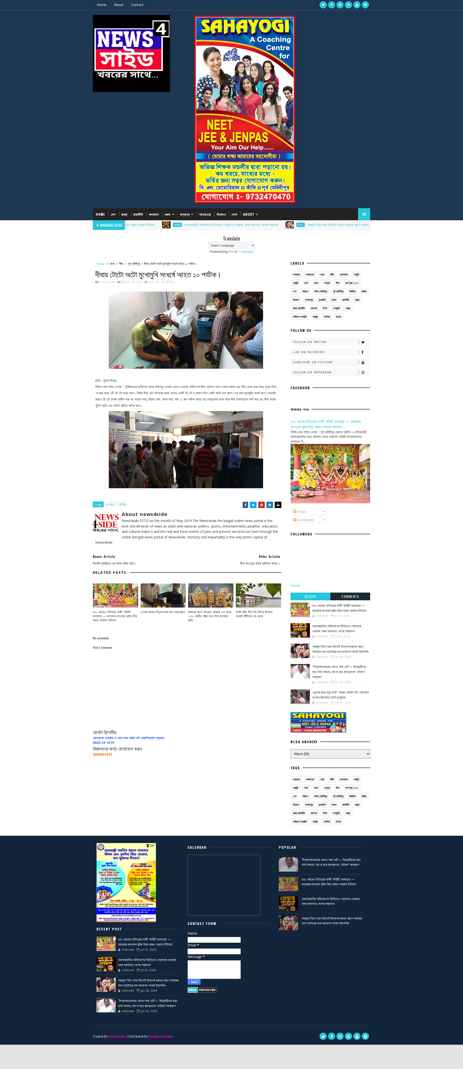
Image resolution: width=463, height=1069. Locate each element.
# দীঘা (122, 504)
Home (101, 4)
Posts (301, 511)
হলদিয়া (327, 316)
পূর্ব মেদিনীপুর (134, 263)
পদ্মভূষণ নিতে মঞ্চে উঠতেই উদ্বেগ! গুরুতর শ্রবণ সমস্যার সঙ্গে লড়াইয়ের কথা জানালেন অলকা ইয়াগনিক (327, 224)
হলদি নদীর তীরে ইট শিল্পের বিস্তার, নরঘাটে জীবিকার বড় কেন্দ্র (254, 614)
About (118, 4)
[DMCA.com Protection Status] (202, 989)
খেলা (234, 214)
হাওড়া (338, 316)
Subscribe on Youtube (313, 362)
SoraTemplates (117, 1036)
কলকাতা (154, 214)
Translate (246, 251)
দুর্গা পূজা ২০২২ (351, 283)
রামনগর (314, 308)
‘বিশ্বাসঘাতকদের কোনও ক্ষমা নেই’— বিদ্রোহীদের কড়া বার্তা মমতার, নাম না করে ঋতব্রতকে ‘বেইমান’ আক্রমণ (339, 671)
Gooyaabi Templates (160, 1036)
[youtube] (357, 4)
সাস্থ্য (348, 308)
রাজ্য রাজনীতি (299, 308)
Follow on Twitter (310, 342)
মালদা (334, 299)
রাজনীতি (138, 214)
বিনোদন (221, 214)
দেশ (113, 214)
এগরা (322, 274)
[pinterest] (365, 4)
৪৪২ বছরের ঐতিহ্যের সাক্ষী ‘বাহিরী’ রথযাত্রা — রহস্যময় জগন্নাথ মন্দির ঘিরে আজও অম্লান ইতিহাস (115, 616)
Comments (305, 520)
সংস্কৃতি (336, 308)
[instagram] (340, 4)
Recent (311, 596)
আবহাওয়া (205, 214)
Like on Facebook (308, 352)
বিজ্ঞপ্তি (352, 291)
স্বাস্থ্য (315, 316)
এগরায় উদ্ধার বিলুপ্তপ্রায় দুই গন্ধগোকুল (163, 612)
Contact (137, 4)
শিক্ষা (325, 308)
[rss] (348, 4)
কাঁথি (332, 274)
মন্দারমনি (322, 299)
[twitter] (323, 4)
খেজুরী (295, 283)
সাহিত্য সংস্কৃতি (300, 316)
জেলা (167, 214)
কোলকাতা (344, 274)
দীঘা (121, 263)
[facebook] (331, 4)
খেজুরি (356, 274)
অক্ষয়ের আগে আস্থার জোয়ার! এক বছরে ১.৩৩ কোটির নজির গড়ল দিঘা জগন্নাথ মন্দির (210, 616)
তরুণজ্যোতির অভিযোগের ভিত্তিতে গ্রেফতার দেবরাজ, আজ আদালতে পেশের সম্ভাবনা (195, 224)
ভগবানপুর (309, 299)
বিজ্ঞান (364, 291)
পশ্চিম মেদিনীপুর (320, 291)
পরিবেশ (305, 291)
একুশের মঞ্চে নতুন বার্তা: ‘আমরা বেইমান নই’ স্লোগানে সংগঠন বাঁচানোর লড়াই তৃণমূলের (340, 694)
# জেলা (111, 504)
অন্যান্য (185, 214)
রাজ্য (124, 214)
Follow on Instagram (312, 372)
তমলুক (327, 283)
